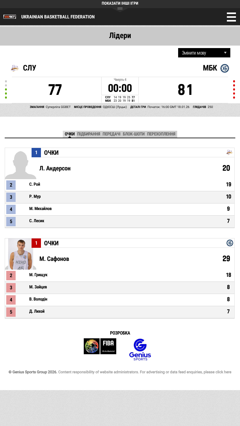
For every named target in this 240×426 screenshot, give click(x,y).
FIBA (100, 349)
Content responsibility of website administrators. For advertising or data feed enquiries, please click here (144, 372)
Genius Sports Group (140, 349)
